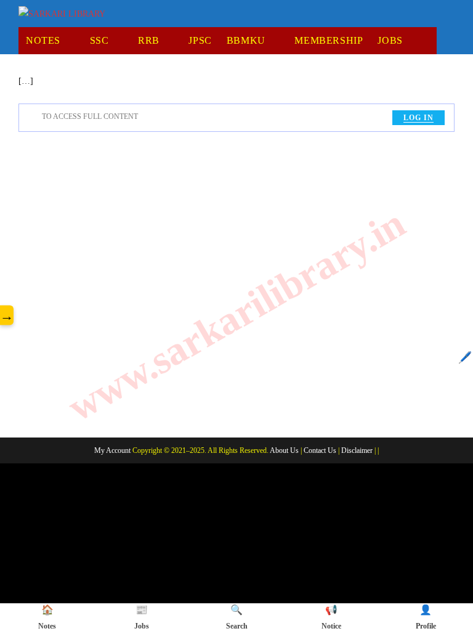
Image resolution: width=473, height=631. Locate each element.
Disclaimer (357, 450)
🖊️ (465, 357)
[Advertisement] (236, 282)
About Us (284, 450)
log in (418, 117)
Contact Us (320, 450)
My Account (112, 450)
